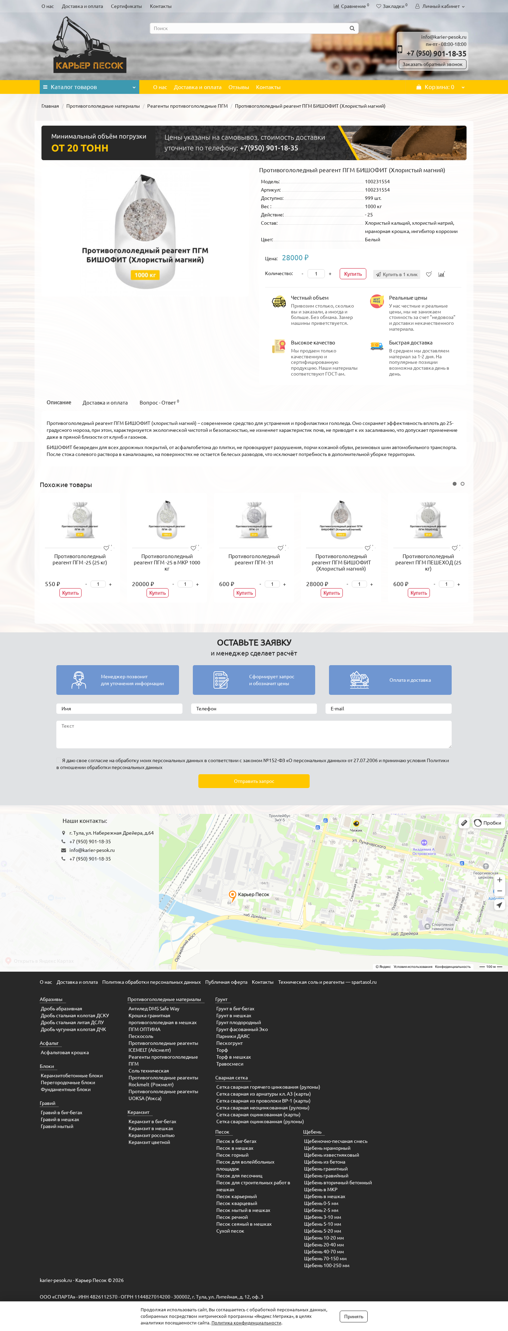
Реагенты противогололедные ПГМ (187, 106)
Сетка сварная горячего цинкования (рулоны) (268, 1087)
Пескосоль (141, 1036)
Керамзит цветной (149, 1142)
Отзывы (238, 87)
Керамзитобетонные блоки (72, 1075)
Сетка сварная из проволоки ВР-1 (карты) (263, 1101)
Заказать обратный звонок (433, 64)
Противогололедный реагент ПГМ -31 (254, 559)
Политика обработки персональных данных (151, 982)
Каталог (74, 87)
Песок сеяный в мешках (244, 1224)
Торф (222, 1050)
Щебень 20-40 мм (324, 1244)
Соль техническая (149, 1070)
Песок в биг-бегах (236, 1141)
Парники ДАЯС (233, 1036)
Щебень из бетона (324, 1162)
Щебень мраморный (327, 1148)
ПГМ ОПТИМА (144, 1029)
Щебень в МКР (321, 1189)
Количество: (279, 273)
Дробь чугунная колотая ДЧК (73, 1029)
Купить (353, 274)
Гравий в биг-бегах (61, 1112)
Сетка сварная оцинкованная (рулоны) (260, 1121)
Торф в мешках (233, 1057)
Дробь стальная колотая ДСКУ (75, 1015)
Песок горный (232, 1155)
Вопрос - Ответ (159, 402)
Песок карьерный (236, 1196)
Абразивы (51, 999)
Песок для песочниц (239, 1175)
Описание (59, 402)
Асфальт (49, 1043)
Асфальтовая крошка (65, 1052)
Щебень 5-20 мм (322, 1231)
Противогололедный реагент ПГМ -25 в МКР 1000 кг (167, 562)
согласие (98, 760)
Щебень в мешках (324, 1196)
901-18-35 (437, 53)
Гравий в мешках (60, 1119)
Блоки (47, 1066)
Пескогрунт (229, 1043)
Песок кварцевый (236, 1203)
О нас (47, 6)
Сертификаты (126, 6)
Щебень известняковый (331, 1155)
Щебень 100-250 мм (326, 1265)
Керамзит (138, 1112)
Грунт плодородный (238, 1022)
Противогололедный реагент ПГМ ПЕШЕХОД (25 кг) (428, 562)
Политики (438, 760)
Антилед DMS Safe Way (154, 1008)
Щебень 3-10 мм (322, 1217)
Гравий (47, 1103)
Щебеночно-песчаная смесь (335, 1141)
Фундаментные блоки (66, 1089)
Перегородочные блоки (68, 1082)
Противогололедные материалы (103, 106)
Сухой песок (230, 1231)
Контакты (161, 6)
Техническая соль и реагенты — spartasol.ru (327, 982)
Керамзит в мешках (151, 1128)
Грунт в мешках (233, 1015)
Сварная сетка (231, 1077)
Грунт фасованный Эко (242, 1029)
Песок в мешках (234, 1148)
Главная (50, 106)
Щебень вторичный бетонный (338, 1182)
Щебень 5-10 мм (322, 1224)
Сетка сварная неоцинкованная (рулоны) (263, 1107)
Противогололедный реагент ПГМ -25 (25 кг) (80, 559)
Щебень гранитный (326, 1169)
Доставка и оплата (82, 6)
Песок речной (232, 1217)
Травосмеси (229, 1064)
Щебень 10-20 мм (324, 1238)
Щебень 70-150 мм (325, 1258)
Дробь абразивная (61, 1008)
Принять (353, 1316)
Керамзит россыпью (152, 1135)
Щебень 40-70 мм (324, 1251)
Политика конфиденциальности (246, 1322)
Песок (222, 1132)
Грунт (221, 999)
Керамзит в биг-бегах (152, 1121)
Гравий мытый (57, 1126)
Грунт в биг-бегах (235, 1008)
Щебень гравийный (326, 1175)
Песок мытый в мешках (243, 1210)
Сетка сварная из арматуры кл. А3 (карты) (263, 1094)
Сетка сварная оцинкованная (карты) (258, 1114)
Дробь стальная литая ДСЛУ (72, 1022)
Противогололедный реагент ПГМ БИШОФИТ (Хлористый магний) (341, 562)
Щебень (312, 1132)
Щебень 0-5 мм (321, 1203)
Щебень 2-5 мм (321, 1210)
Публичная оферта (226, 982)
